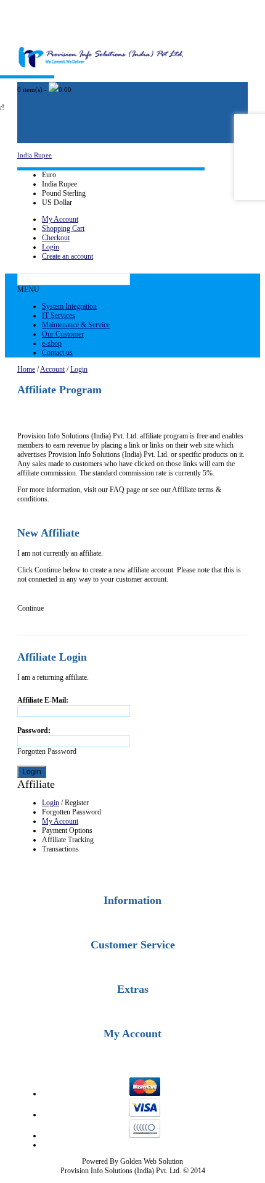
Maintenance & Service (76, 324)
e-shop (52, 343)
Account (52, 369)
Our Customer (63, 334)
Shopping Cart (63, 228)
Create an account (67, 256)
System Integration (69, 306)
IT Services (58, 315)
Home (26, 369)
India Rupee (34, 155)
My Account (60, 219)
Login (50, 247)
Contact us (57, 352)
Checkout (56, 237)
